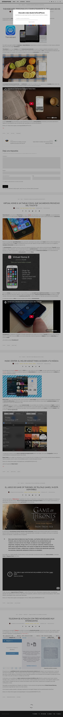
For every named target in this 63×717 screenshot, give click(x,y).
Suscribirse (43, 18)
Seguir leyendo (32, 21)
